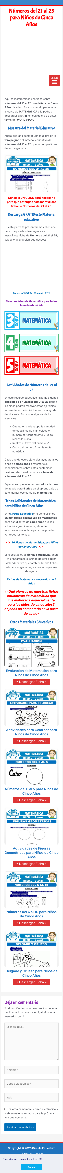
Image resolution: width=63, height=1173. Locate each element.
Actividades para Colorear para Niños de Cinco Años (31, 732)
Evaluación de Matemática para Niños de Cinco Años (31, 673)
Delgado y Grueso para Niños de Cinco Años (31, 973)
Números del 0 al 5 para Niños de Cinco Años (31, 791)
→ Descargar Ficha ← (31, 682)
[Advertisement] (31, 63)
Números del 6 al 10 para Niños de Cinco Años (32, 914)
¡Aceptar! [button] (31, 1167)
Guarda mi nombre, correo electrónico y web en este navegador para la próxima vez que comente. (31, 1113)
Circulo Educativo (21, 513)
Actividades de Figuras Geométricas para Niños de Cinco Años (31, 852)
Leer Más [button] (38, 1159)
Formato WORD (22, 293)
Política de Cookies (31, 1153)
